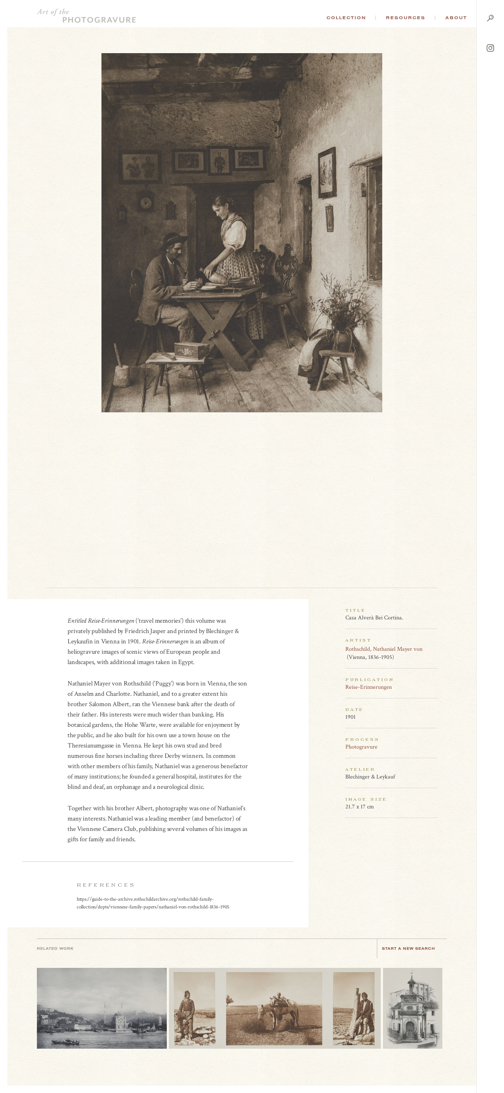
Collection (346, 18)
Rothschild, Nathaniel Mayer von (383, 649)
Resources (405, 18)
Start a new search (408, 948)
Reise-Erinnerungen (368, 687)
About (456, 18)
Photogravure (361, 747)
